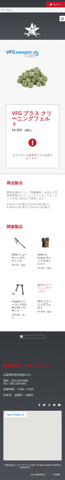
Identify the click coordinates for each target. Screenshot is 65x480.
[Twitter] (44, 404)
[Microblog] (54, 404)
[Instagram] (49, 404)
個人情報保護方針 (38, 474)
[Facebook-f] (39, 404)
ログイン (33, 155)
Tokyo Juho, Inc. (38, 467)
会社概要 (56, 474)
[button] (62, 18)
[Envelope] (59, 404)
